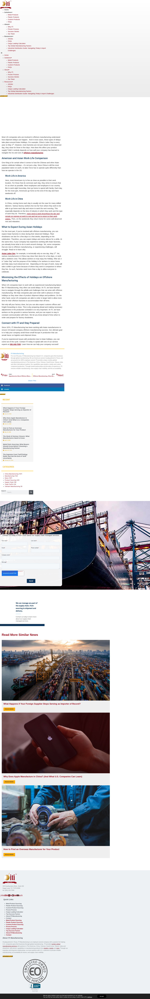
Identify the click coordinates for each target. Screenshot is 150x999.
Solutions (7, 12)
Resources (8, 36)
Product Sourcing (10, 480)
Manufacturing (9, 476)
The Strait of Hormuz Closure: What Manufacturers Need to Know (16, 437)
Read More (9, 709)
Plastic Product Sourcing (14, 905)
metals (51, 948)
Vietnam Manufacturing (12, 486)
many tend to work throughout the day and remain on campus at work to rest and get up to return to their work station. (32, 216)
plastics (46, 948)
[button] (27, 53)
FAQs (10, 22)
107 (20, 474)
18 (15, 482)
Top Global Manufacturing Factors (19, 46)
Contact (8, 918)
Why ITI (10, 27)
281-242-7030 (15, 344)
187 (10, 478)
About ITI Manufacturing (14, 916)
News (6, 478)
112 (16, 476)
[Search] (31, 492)
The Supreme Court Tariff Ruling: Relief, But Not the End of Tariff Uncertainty (15, 456)
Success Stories (13, 31)
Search (3, 491)
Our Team (11, 34)
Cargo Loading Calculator (17, 43)
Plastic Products (13, 17)
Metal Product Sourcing (14, 903)
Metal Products (13, 15)
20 (18, 480)
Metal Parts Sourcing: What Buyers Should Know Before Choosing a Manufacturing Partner (16, 446)
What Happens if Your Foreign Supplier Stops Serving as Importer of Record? (17, 410)
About (6, 24)
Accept (102, 996)
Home (6, 10)
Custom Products (14, 19)
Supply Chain (9, 482)
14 (15, 484)
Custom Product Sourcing (14, 908)
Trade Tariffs (9, 484)
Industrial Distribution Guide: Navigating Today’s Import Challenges (31, 93)
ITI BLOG (3, 107)
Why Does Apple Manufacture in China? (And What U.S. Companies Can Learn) (16, 420)
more (57, 948)
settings (89, 997)
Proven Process (13, 29)
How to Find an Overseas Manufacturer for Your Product (14, 429)
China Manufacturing (11, 474)
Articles (10, 39)
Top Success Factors (13, 914)
